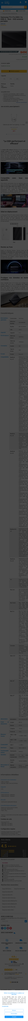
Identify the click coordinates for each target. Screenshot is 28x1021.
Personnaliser (14, 1013)
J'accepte (14, 1016)
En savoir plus (5, 1006)
